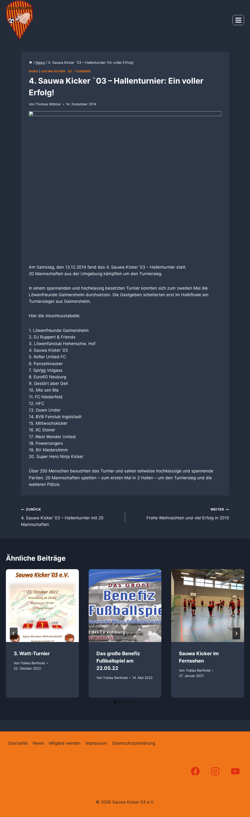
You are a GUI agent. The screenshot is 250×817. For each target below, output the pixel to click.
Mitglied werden (65, 743)
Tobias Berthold (32, 663)
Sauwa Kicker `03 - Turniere (66, 71)
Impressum (96, 743)
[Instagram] (215, 771)
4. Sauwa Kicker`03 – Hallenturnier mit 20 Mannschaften (62, 517)
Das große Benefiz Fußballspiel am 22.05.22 (118, 661)
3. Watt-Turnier (32, 653)
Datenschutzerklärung (133, 743)
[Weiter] (236, 633)
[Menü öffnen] (238, 20)
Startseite (18, 743)
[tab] (115, 702)
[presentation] (42, 605)
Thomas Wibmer (48, 104)
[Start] (30, 62)
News (33, 71)
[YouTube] (235, 771)
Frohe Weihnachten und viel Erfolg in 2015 (187, 513)
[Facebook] (195, 771)
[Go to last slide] (14, 633)
